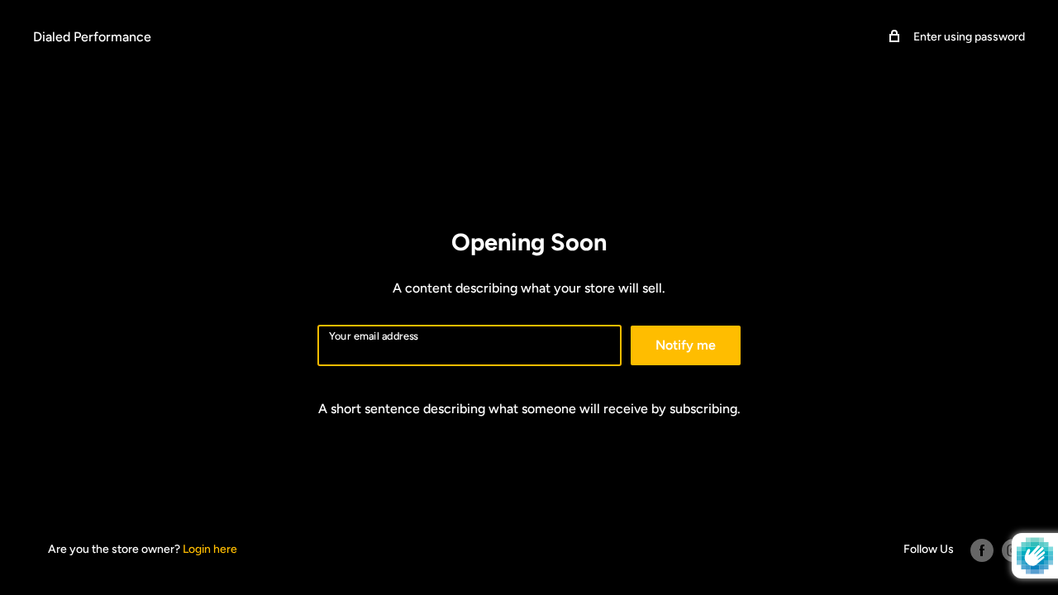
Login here (210, 549)
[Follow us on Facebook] (982, 550)
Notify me (685, 345)
